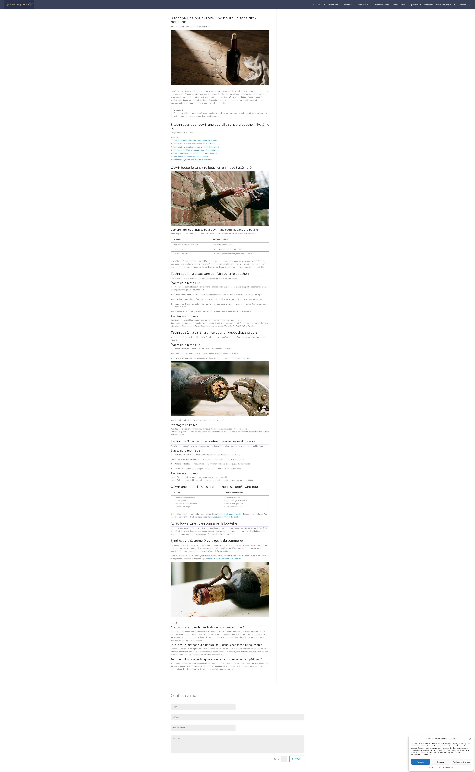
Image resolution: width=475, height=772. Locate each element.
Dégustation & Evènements (420, 5)
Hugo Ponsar (179, 26)
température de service (232, 514)
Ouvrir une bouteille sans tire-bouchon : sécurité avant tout (196, 153)
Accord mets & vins (380, 5)
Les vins (346, 5)
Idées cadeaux (398, 5)
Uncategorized (204, 26)
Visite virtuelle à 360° (446, 5)
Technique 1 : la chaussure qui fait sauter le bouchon (194, 144)
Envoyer (297, 758)
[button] (470, 738)
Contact (462, 5)
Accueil (316, 5)
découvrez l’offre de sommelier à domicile (225, 559)
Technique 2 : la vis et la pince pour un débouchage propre (196, 147)
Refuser (440, 762)
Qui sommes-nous (331, 5)
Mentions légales (448, 767)
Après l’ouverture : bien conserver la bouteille (190, 156)
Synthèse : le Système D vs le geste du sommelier (192, 160)
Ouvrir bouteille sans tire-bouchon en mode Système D (195, 140)
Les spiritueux (362, 5)
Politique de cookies (434, 767)
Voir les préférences (461, 762)
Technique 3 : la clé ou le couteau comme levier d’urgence (196, 150)
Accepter (420, 762)
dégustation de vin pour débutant (224, 517)
